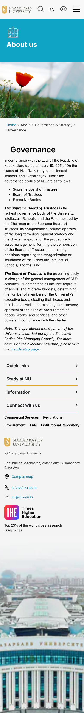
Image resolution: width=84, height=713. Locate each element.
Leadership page (25, 349)
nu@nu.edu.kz (22, 497)
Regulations (53, 417)
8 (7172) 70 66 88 (24, 488)
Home (11, 125)
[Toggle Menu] (76, 9)
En (52, 9)
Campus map (22, 476)
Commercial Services (21, 417)
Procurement (15, 425)
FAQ (33, 425)
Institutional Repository (60, 425)
